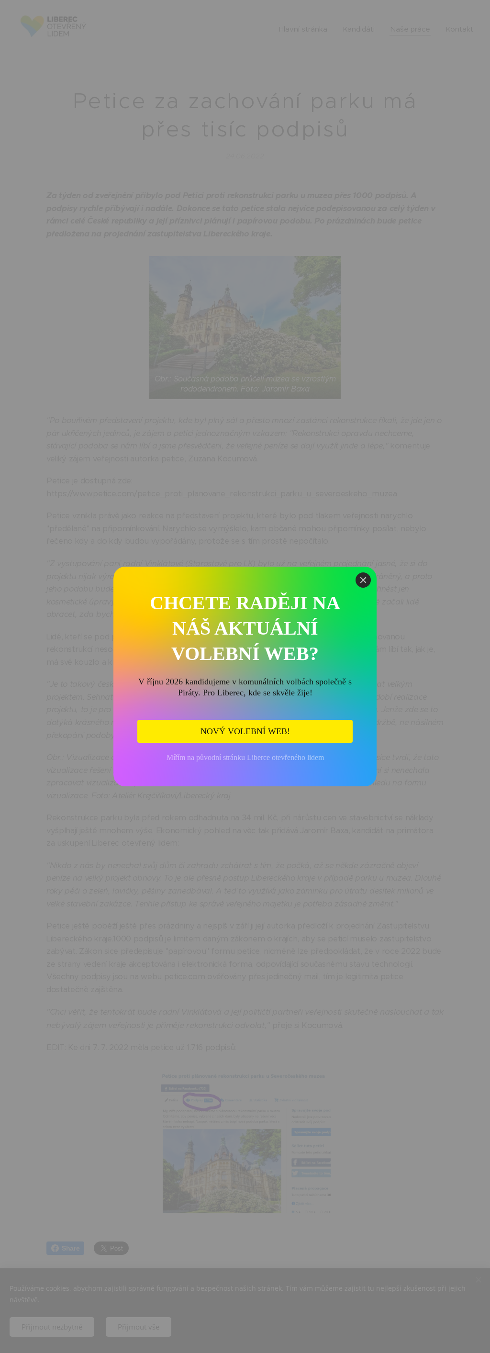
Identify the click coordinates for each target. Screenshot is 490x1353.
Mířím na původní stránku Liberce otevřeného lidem (245, 757)
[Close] (363, 580)
